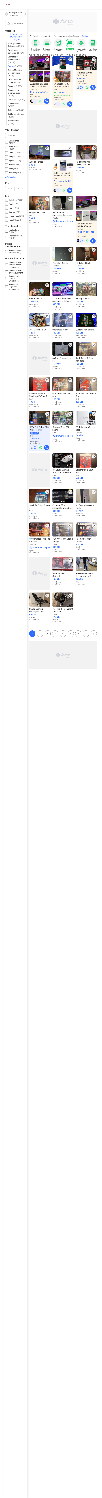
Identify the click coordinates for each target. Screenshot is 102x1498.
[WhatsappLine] (40, 101)
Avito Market (45, 36)
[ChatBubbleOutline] (35, 101)
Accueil (35, 36)
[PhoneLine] (46, 101)
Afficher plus (10, 177)
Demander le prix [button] (64, 221)
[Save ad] (47, 59)
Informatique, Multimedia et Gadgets (16, 37)
